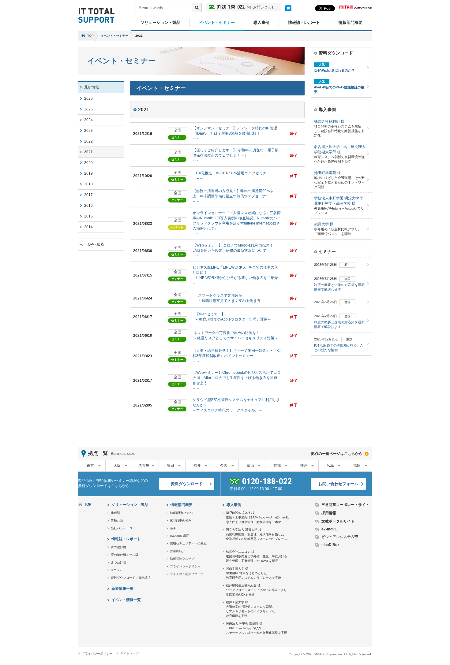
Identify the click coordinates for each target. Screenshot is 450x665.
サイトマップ (129, 653)
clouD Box (330, 545)
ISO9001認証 (179, 535)
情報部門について (182, 513)
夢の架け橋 (118, 547)
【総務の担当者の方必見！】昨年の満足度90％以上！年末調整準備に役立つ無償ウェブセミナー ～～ (233, 196)
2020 (88, 163)
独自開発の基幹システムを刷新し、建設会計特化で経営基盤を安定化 (339, 128)
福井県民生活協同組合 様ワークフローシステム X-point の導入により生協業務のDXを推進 (256, 590)
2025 (88, 109)
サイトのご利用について (187, 574)
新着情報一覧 (122, 588)
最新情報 (91, 87)
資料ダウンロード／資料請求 (131, 577)
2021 (88, 152)
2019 (88, 173)
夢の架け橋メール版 (124, 554)
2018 (88, 184)
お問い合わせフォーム (338, 483)
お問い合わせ (264, 7)
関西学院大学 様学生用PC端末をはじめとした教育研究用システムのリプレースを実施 (253, 573)
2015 (88, 216)
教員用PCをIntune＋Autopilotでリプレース (339, 205)
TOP (90, 35)
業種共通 (117, 520)
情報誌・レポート (304, 22)
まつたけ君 (118, 562)
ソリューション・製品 (160, 22)
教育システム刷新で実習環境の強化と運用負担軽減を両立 (340, 154)
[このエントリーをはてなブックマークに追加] (288, 10)
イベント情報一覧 (126, 600)
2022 (88, 141)
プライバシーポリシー (185, 566)
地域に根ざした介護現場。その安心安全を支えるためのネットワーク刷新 (339, 180)
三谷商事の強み (180, 520)
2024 (88, 120)
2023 (88, 130)
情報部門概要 (350, 22)
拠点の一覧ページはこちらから (336, 453)
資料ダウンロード (187, 483)
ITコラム (117, 570)
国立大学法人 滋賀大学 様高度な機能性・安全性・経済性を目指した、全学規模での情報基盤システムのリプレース (256, 534)
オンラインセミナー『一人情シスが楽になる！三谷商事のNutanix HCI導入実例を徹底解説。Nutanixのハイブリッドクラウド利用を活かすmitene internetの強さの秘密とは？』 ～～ (237, 223)
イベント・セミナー (217, 22)
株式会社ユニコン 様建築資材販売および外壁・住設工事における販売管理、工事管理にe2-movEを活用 (256, 556)
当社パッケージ (121, 528)
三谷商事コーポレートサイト (345, 505)
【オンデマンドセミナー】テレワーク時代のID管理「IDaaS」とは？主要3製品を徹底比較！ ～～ (235, 133)
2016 (88, 205)
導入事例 (261, 22)
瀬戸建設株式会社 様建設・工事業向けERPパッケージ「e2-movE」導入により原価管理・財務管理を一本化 (258, 517)
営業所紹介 (177, 551)
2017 (88, 195)
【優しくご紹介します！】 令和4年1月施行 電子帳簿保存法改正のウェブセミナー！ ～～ (236, 155)
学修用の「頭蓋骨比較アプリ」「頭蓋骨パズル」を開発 (337, 229)
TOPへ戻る (95, 244)
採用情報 (328, 513)
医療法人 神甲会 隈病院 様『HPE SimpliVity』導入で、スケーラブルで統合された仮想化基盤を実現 (256, 628)
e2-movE (329, 529)
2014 (88, 227)
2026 (88, 98)
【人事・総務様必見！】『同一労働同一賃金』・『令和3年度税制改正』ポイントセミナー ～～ (237, 355)
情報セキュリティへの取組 (188, 543)
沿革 (173, 528)
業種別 (115, 513)
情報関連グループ (182, 558)
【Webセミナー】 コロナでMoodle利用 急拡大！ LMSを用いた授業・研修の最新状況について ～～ (233, 250)
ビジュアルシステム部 (339, 537)
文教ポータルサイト (337, 521)
